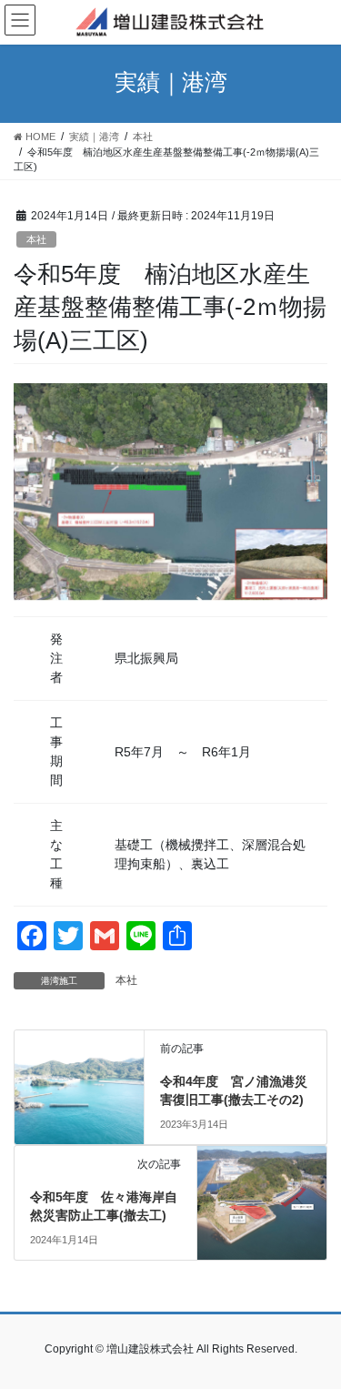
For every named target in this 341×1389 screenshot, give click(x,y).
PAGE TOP (315, 1330)
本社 (36, 239)
